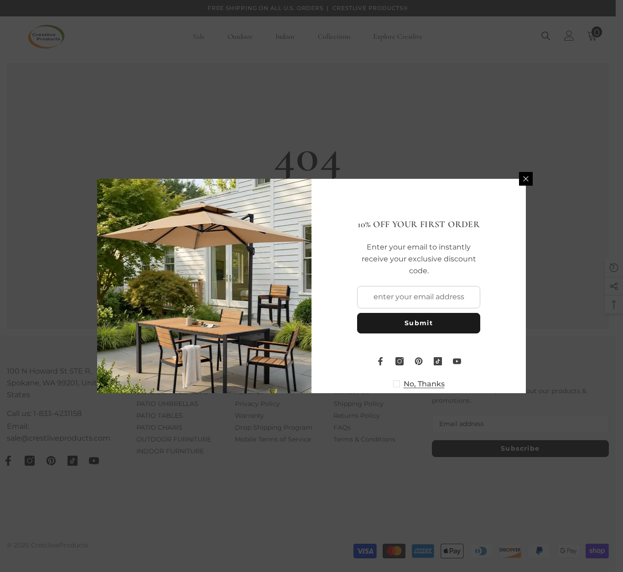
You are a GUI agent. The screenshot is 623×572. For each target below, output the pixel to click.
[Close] (526, 179)
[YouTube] (457, 361)
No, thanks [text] (424, 384)
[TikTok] (437, 361)
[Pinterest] (418, 361)
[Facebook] (380, 361)
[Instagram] (399, 361)
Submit (419, 323)
